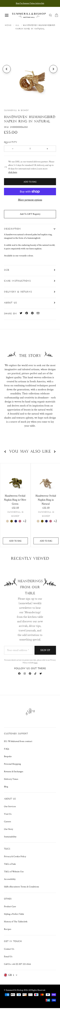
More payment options (30, 200)
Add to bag (15, 540)
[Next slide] (53, 69)
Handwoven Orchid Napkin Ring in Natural (46, 500)
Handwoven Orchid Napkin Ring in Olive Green (15, 500)
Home (8, 25)
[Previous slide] (7, 69)
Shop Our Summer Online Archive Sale (30, 3)
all (17, 25)
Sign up (45, 650)
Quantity (11, 142)
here (36, 663)
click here (12, 172)
